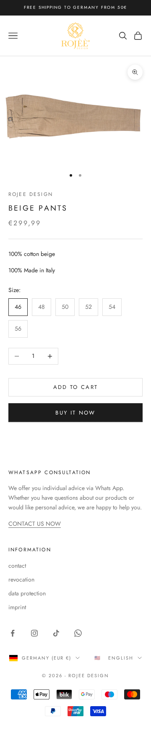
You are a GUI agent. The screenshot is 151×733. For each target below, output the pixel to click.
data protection (27, 593)
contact (17, 565)
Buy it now (75, 413)
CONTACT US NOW (34, 523)
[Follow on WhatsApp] (78, 633)
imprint (17, 607)
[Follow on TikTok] (56, 633)
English (120, 658)
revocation (21, 579)
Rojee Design (30, 194)
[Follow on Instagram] (34, 633)
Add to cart (75, 387)
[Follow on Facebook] (12, 633)
